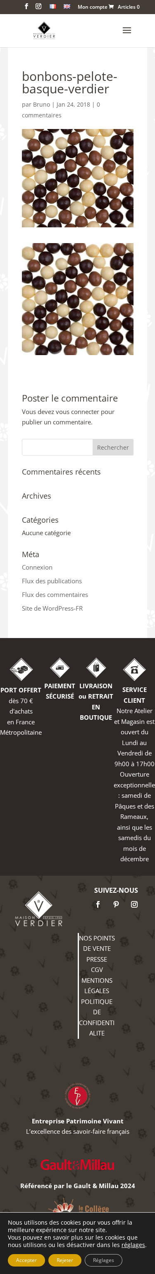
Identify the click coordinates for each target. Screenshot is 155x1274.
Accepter (26, 1260)
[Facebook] (98, 904)
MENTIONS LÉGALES (96, 985)
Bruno (41, 104)
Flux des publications (52, 581)
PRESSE (96, 959)
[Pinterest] (116, 904)
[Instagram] (134, 904)
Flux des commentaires (55, 594)
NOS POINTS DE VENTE (97, 943)
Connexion (37, 567)
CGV (97, 969)
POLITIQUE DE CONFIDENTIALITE (96, 1017)
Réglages (103, 1260)
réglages (133, 1245)
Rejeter (65, 1260)
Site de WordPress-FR (52, 608)
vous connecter (77, 411)
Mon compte (92, 7)
